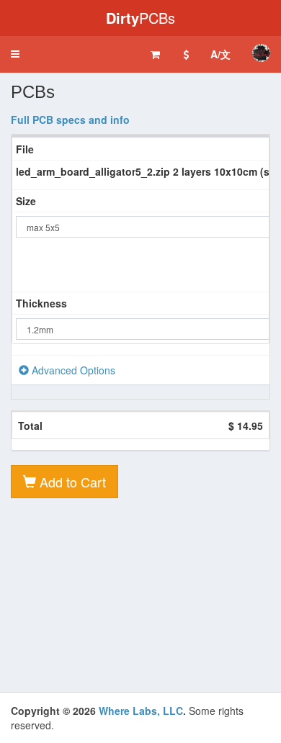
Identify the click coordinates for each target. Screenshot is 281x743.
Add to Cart (71, 481)
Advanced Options (72, 370)
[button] (15, 54)
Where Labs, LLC (141, 710)
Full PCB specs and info (70, 119)
